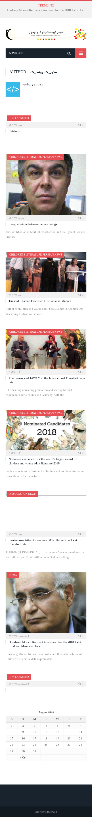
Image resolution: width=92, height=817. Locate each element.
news (13, 574)
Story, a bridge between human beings (33, 224)
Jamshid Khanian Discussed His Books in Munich (40, 301)
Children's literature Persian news (35, 156)
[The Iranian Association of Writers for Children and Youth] (46, 33)
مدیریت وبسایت (33, 84)
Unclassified (19, 118)
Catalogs (45, 10)
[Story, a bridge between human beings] (46, 186)
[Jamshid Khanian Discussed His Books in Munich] (46, 273)
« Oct (23, 757)
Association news (22, 493)
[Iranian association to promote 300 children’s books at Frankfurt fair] (46, 512)
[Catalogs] (46, 120)
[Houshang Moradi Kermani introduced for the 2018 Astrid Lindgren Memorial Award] (46, 604)
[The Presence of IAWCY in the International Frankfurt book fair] (46, 350)
